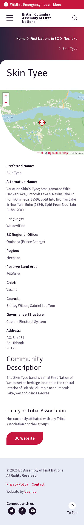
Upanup (30, 491)
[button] (42, 122)
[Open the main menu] (9, 18)
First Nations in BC (44, 38)
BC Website (24, 438)
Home (21, 38)
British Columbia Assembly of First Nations (36, 18)
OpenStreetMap (58, 153)
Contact (38, 484)
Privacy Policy (17, 484)
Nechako (71, 38)
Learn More (52, 4)
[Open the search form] (75, 18)
